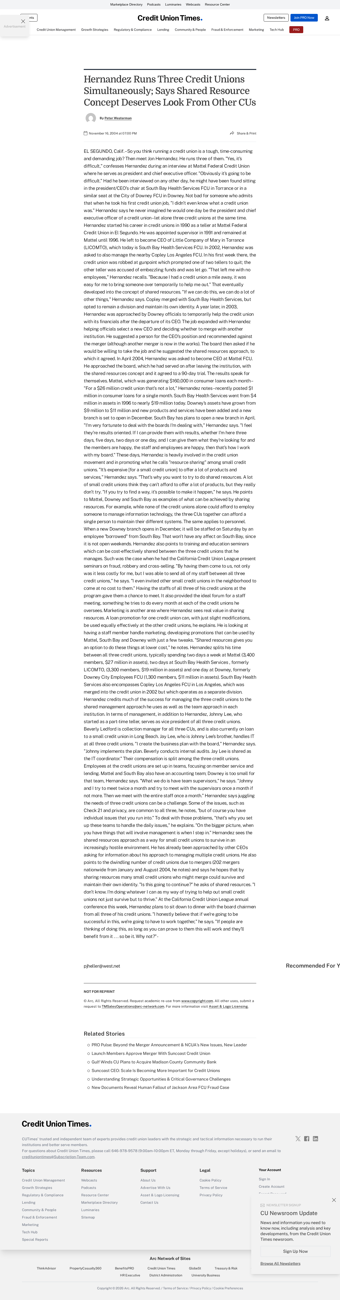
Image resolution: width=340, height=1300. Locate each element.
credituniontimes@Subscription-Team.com (58, 1157)
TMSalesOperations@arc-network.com (133, 1006)
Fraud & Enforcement (39, 1217)
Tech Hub (29, 1232)
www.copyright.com (197, 1001)
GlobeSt (195, 1268)
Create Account (271, 1186)
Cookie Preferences (228, 1288)
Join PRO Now (304, 17)
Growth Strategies (37, 1188)
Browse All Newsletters (280, 1263)
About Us (148, 1180)
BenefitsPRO (124, 1268)
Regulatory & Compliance (43, 1195)
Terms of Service (213, 1188)
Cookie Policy (210, 1180)
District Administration (165, 1275)
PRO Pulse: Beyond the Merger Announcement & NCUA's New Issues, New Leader (169, 1044)
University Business (206, 1275)
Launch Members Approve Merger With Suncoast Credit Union (151, 1053)
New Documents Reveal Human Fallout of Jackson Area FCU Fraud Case (160, 1087)
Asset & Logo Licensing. (228, 1006)
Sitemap (88, 1217)
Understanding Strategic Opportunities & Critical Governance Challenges (161, 1079)
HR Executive (130, 1275)
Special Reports (35, 1239)
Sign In (264, 1179)
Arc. (127, 1288)
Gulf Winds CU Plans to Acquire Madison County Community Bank (154, 1061)
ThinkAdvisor (46, 1268)
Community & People (39, 1210)
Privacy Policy (211, 1195)
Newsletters (276, 17)
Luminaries (173, 4)
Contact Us (149, 1202)
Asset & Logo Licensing (159, 1195)
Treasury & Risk (226, 1268)
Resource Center (217, 4)
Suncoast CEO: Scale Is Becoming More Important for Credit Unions (156, 1070)
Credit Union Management (43, 1180)
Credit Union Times (161, 1268)
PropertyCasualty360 (86, 1268)
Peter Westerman (118, 118)
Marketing (30, 1225)
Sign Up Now (295, 1251)
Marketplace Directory (126, 4)
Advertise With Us (155, 1188)
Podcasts (154, 4)
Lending (28, 1202)
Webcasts (193, 4)
